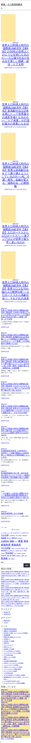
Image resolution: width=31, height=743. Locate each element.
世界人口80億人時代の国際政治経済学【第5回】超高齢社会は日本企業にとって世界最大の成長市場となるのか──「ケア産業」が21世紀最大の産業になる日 (15, 113)
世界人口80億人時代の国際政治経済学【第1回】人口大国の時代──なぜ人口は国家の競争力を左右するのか (15, 431)
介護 (16, 535)
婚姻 (12, 541)
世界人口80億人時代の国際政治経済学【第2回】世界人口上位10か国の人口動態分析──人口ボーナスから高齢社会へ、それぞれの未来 (15, 290)
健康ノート (7, 659)
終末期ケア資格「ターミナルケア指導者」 (16, 633)
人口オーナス (17, 533)
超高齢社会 (18, 555)
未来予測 (17, 550)
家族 (26, 541)
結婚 (8, 555)
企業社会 (20, 535)
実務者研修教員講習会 (10, 629)
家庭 (20, 541)
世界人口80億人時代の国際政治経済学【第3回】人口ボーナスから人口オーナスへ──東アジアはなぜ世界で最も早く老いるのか (15, 234)
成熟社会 (23, 548)
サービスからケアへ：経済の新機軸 (14, 683)
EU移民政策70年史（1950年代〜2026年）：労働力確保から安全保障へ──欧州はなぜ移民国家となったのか (15, 453)
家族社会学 (15, 42)
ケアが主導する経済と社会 (12, 681)
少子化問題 (5, 548)
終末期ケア (7, 639)
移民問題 (19, 553)
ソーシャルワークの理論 (11, 665)
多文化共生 (20, 538)
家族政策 (16, 544)
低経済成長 (24, 535)
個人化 (9, 538)
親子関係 (13, 555)
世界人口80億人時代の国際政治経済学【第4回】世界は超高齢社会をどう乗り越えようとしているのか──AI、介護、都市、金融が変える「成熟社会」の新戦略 (15, 175)
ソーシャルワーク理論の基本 (12, 669)
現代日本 (3, 553)
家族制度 (6, 544)
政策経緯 (4, 550)
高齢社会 (13, 558)
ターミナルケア (8, 645)
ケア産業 (4, 532)
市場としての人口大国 (15, 548)
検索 (2, 562)
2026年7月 (7, 612)
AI (1, 532)
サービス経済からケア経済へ (12, 651)
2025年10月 (7, 614)
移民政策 (3, 555)
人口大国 (5, 535)
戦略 (26, 548)
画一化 (15, 553)
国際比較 (14, 538)
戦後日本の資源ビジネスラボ (12, 637)
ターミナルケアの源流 (10, 671)
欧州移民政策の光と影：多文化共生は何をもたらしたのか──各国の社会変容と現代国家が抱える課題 (15, 475)
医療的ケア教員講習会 (10, 631)
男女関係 (9, 553)
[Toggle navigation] (2, 2)
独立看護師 (7, 635)
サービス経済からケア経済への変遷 (14, 675)
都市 (26, 555)
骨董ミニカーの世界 (10, 657)
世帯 (11, 532)
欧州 (25, 550)
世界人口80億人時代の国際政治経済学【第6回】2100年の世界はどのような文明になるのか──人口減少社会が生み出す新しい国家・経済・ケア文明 (15, 54)
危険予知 (6, 643)
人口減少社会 (12, 535)
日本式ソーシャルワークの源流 (13, 667)
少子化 (2, 491)
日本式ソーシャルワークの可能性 (13, 663)
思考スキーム (8, 647)
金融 (9, 558)
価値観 (3, 538)
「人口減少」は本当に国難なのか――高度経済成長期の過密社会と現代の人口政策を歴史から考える (15, 495)
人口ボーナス (25, 533)
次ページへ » (15, 529)
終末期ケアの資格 (9, 641)
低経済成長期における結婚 (12, 513)
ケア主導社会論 (8, 655)
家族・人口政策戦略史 (11, 4)
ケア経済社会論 (8, 673)
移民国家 (23, 553)
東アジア (21, 550)
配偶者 (4, 558)
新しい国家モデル (11, 550)
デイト (8, 532)
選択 (23, 555)
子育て (16, 541)
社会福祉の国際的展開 (10, 661)
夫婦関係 (5, 541)
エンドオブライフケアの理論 (12, 653)
